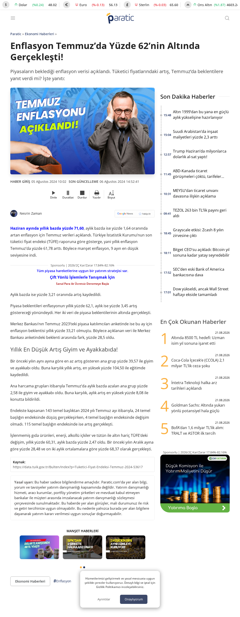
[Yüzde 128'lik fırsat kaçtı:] (125, 547)
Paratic (15, 34)
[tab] (81, 567)
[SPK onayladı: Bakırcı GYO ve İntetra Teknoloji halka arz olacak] (82, 547)
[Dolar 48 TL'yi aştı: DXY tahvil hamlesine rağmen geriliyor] (39, 547)
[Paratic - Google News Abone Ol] (135, 215)
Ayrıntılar (104, 599)
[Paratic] (120, 18)
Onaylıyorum (134, 599)
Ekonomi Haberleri (39, 34)
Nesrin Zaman (31, 213)
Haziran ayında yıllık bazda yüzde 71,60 (47, 228)
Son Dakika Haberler (187, 96)
